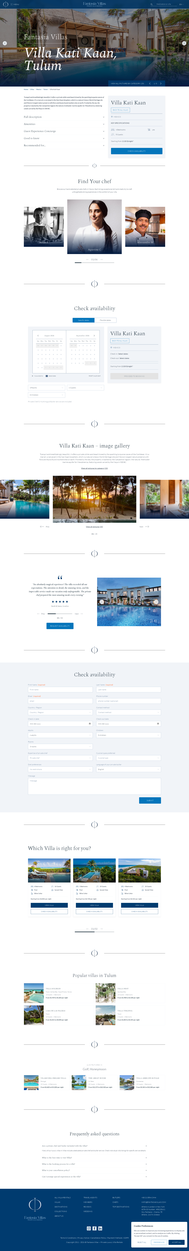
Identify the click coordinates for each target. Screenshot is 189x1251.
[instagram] (89, 1228)
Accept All (176, 1242)
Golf (85, 1069)
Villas (32, 89)
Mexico (38, 89)
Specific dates (83, 320)
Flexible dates (105, 320)
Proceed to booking (134, 376)
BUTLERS (116, 1197)
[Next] (101, 259)
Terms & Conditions (68, 1238)
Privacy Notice (83, 1238)
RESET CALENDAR (95, 376)
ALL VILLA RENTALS (63, 1197)
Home (26, 89)
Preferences (159, 1242)
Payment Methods (114, 1238)
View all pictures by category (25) (94, 468)
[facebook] (94, 1228)
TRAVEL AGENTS (90, 1197)
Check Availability (49, 911)
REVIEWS (87, 1207)
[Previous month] (38, 336)
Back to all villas (120, 110)
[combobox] (164, 4)
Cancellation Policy (98, 1238)
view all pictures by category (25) (127, 83)
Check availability (137, 151)
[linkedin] (100, 1228)
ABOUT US (59, 1216)
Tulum (45, 89)
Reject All (141, 1242)
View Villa (49, 905)
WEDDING (88, 1211)
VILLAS (57, 1202)
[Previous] (88, 259)
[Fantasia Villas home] (6, 4)
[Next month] (94, 336)
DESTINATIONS (61, 1207)
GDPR (126, 1238)
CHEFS (115, 1202)
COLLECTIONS (61, 1211)
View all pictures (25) (94, 527)
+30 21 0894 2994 (149, 1197)
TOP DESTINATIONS (121, 1207)
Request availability (60, 626)
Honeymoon (98, 1069)
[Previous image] (5, 43)
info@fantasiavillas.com (154, 1202)
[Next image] (184, 43)
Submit (150, 800)
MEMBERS (88, 1202)
